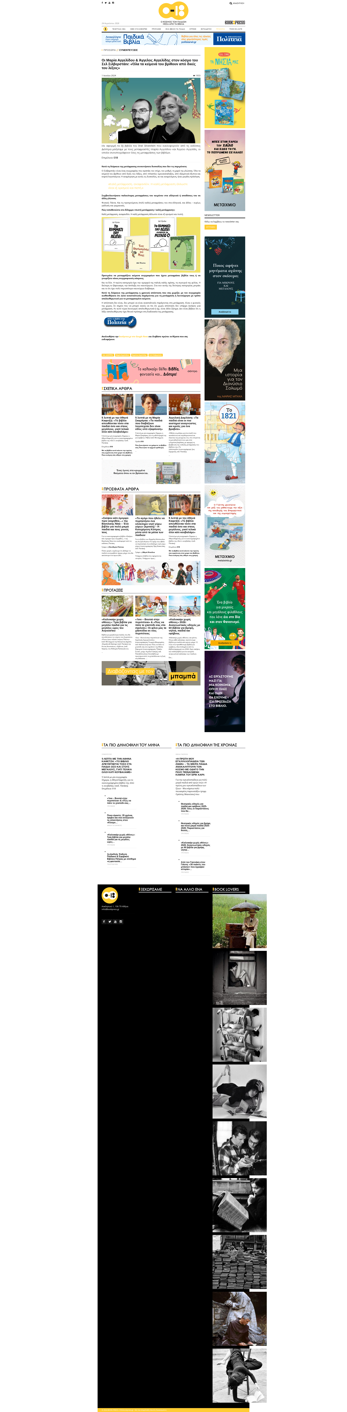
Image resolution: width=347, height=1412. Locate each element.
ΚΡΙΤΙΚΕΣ (192, 29)
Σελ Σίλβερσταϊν (155, 355)
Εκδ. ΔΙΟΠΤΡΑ (108, 355)
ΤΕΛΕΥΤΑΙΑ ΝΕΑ (119, 29)
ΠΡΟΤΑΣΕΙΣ (156, 29)
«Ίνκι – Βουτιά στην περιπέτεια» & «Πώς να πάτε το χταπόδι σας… (119, 800)
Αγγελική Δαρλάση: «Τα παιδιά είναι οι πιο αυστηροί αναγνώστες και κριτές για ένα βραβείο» (183, 423)
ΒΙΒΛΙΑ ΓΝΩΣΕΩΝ (182, 754)
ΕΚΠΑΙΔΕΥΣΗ (206, 29)
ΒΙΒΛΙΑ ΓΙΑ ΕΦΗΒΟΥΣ (114, 825)
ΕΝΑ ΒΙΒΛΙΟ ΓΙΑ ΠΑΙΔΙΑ (175, 29)
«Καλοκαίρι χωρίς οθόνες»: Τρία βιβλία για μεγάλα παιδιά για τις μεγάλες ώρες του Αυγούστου (117, 625)
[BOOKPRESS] (173, 15)
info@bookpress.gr (110, 909)
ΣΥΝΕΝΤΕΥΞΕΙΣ (128, 50)
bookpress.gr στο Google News (133, 336)
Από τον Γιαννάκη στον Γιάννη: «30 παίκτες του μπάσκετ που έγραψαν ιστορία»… (193, 865)
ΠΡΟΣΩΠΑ (220, 29)
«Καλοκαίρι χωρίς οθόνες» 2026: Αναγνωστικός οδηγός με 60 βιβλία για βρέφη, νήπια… (195, 846)
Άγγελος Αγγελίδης (139, 355)
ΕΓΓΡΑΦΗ (210, 227)
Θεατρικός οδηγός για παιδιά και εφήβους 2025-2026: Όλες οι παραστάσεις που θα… (195, 807)
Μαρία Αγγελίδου (122, 355)
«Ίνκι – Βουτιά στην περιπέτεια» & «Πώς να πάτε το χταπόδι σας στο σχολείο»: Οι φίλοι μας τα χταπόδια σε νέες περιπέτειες (150, 626)
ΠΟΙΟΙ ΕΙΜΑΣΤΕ (235, 29)
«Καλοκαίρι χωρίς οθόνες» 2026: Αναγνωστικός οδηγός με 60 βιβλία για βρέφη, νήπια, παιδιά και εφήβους (184, 626)
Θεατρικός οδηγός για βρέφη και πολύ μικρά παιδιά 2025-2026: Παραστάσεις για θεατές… (195, 827)
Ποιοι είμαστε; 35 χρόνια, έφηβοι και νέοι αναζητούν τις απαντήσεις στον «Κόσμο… (120, 819)
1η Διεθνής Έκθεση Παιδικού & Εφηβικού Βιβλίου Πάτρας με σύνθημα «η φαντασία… (121, 858)
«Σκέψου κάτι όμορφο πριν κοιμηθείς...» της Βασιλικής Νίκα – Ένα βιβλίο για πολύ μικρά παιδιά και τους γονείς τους (115, 525)
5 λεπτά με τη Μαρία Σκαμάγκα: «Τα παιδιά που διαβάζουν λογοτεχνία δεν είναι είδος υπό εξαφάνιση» (149, 423)
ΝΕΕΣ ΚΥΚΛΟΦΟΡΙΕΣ (138, 29)
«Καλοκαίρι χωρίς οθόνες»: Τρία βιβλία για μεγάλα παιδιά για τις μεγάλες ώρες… (121, 838)
